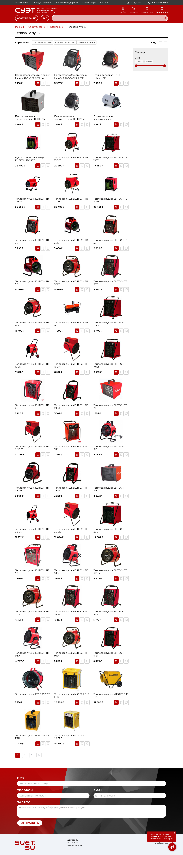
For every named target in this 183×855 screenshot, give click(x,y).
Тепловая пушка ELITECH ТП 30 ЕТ (110, 530)
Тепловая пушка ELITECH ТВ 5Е (110, 241)
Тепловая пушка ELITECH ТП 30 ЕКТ (71, 530)
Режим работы (74, 845)
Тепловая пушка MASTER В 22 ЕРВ (70, 736)
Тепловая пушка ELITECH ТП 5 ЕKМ (110, 571)
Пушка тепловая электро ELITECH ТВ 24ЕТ (30, 159)
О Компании (21, 2)
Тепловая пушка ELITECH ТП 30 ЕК (32, 530)
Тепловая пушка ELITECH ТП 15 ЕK (32, 365)
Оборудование (26, 18)
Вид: (153, 42)
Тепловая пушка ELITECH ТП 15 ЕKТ (71, 365)
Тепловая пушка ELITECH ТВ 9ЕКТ (32, 324)
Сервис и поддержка (66, 2)
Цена (137, 58)
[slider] (136, 65)
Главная (19, 27)
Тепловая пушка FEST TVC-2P (32, 694)
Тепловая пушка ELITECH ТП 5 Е (32, 571)
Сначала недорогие (64, 42)
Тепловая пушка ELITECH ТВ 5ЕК (32, 282)
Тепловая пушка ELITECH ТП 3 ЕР (110, 489)
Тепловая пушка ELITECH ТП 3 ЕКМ (32, 489)
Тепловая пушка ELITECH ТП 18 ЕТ (110, 365)
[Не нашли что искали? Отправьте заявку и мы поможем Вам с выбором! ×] (172, 847)
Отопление (56, 27)
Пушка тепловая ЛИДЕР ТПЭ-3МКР (108, 76)
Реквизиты (72, 843)
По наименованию (43, 42)
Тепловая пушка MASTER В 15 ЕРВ (71, 695)
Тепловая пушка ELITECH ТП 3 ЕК (110, 447)
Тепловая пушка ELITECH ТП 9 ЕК (32, 654)
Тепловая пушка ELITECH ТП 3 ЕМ (71, 489)
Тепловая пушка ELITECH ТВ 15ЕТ (110, 159)
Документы (72, 840)
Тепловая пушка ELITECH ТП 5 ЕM (71, 613)
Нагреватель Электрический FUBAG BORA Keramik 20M (32, 76)
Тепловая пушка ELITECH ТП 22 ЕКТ (32, 447)
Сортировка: (22, 42)
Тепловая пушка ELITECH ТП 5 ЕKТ (32, 613)
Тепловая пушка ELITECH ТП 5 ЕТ (110, 613)
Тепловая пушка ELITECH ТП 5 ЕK (71, 571)
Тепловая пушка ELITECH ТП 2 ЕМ (71, 406)
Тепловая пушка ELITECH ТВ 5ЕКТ (71, 282)
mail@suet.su (137, 2)
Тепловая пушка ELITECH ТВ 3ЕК (71, 241)
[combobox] (110, 18)
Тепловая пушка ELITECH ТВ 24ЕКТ (32, 200)
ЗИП (45, 18)
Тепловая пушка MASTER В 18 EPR (111, 695)
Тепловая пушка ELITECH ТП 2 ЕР (110, 406)
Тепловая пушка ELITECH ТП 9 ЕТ (110, 654)
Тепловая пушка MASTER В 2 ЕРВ (32, 736)
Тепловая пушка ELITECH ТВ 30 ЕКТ (71, 200)
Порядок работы (41, 2)
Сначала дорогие (86, 42)
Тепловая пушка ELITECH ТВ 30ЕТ (110, 200)
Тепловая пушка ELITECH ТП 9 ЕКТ (71, 654)
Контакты (105, 2)
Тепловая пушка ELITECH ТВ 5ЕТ (110, 282)
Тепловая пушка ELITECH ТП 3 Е (71, 447)
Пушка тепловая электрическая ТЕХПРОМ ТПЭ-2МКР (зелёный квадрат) (69, 118)
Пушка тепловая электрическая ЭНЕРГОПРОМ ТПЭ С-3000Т (110, 118)
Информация (89, 2)
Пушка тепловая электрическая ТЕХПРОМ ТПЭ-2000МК (30, 118)
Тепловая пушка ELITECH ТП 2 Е (32, 406)
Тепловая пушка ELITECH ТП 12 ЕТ (110, 324)
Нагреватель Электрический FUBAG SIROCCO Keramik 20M (71, 76)
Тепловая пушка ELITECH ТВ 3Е (32, 241)
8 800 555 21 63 (160, 2)
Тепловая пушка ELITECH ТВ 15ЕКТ (71, 159)
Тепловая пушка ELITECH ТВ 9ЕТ (71, 324)
